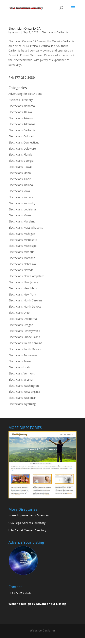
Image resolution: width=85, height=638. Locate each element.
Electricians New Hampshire (26, 276)
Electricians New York (22, 294)
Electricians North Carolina (25, 300)
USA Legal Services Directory (26, 523)
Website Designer (42, 630)
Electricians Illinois (19, 179)
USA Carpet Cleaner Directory (27, 530)
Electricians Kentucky (21, 203)
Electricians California (55, 32)
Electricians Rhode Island (24, 337)
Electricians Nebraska (22, 264)
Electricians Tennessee (23, 355)
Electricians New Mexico (24, 288)
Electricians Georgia (21, 160)
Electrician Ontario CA (24, 28)
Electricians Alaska (20, 112)
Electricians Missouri (21, 252)
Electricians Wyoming (22, 404)
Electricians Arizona (20, 118)
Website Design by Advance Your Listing (37, 604)
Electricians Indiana (20, 185)
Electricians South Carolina (25, 343)
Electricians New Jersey (23, 282)
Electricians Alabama (21, 106)
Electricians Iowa (19, 191)
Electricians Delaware (22, 148)
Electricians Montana (21, 258)
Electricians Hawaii (20, 167)
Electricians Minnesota (22, 240)
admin (16, 32)
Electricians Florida (20, 154)
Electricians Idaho (19, 173)
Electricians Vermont (21, 373)
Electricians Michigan (21, 233)
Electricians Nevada (20, 270)
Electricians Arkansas (21, 124)
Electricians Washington (23, 385)
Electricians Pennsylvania (24, 331)
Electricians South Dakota (24, 349)
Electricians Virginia (20, 379)
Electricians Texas (19, 361)
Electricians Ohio (19, 312)
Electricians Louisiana (22, 209)
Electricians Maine (19, 215)
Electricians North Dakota (24, 306)
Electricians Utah (19, 367)
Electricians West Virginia (24, 391)
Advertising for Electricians (25, 94)
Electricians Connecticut (23, 142)
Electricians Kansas (20, 197)
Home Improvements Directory (28, 515)
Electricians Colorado (21, 136)
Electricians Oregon (20, 325)
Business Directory (20, 100)
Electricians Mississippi (22, 246)
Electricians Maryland (21, 221)
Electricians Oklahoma (22, 319)
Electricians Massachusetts (25, 227)
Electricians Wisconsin (22, 398)
